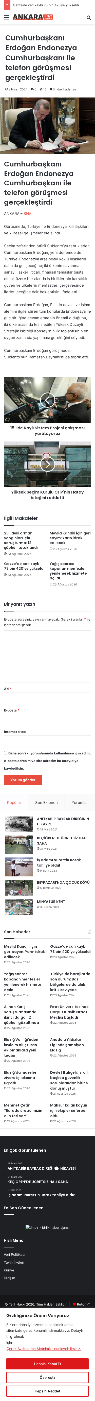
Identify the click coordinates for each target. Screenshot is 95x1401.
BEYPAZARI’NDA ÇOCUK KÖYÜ (63, 882)
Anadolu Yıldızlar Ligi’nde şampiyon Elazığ (67, 1045)
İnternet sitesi (15, 732)
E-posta (11, 710)
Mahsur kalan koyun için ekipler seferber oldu (68, 1110)
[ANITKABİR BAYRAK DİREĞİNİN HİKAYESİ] (19, 824)
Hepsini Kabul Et (47, 1364)
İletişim (9, 1278)
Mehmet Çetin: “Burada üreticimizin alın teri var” (23, 1110)
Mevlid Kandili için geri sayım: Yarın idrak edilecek (70, 538)
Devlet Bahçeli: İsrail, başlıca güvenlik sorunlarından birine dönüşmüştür (69, 1080)
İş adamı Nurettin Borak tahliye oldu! (59, 862)
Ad (7, 689)
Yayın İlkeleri (14, 1262)
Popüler (14, 802)
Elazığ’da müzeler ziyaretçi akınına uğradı (20, 1078)
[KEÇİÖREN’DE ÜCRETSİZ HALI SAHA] (19, 844)
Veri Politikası (14, 1254)
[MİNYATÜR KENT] (19, 907)
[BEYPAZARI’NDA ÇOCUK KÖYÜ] (19, 888)
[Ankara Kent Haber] (33, 17)
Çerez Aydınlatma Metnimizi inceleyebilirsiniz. (44, 1348)
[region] (47, 1354)
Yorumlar (80, 802)
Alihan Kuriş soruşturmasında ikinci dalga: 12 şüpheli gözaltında (21, 1014)
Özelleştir (47, 1377)
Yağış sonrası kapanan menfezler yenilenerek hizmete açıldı (68, 571)
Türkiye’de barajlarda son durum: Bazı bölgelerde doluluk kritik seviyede (70, 981)
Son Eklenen (46, 802)
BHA (28, 213)
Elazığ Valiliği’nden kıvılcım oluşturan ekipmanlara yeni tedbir (21, 1047)
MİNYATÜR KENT (51, 901)
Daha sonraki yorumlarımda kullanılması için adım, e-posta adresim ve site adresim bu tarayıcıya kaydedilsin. (47, 760)
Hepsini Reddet (47, 1391)
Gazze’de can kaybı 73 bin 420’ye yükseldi (46, 5)
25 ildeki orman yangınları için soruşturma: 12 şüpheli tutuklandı (21, 540)
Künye (9, 1270)
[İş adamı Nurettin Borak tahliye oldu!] (19, 866)
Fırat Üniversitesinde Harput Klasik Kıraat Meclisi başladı (69, 1012)
